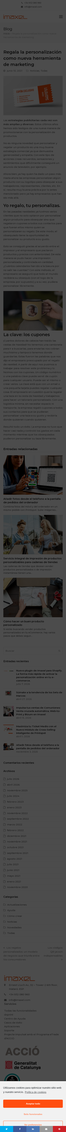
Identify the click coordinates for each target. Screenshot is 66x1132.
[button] (6, 1129)
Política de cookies (35, 1092)
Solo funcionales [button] (33, 1114)
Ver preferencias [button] (33, 1124)
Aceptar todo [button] (33, 1103)
